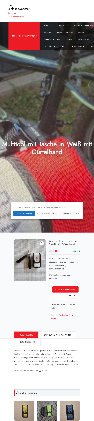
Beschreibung (26, 335)
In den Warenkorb (66, 289)
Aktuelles (64, 25)
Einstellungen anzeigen (70, 214)
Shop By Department (27, 36)
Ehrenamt (83, 32)
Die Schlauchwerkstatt (18, 7)
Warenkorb (78, 46)
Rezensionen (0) (27, 342)
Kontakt (69, 39)
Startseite (49, 25)
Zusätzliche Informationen (57, 335)
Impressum (83, 39)
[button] (42, 243)
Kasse (65, 46)
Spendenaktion (52, 39)
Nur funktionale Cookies (47, 214)
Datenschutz (51, 46)
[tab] (26, 335)
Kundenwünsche (64, 32)
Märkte (47, 32)
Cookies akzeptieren (24, 214)
